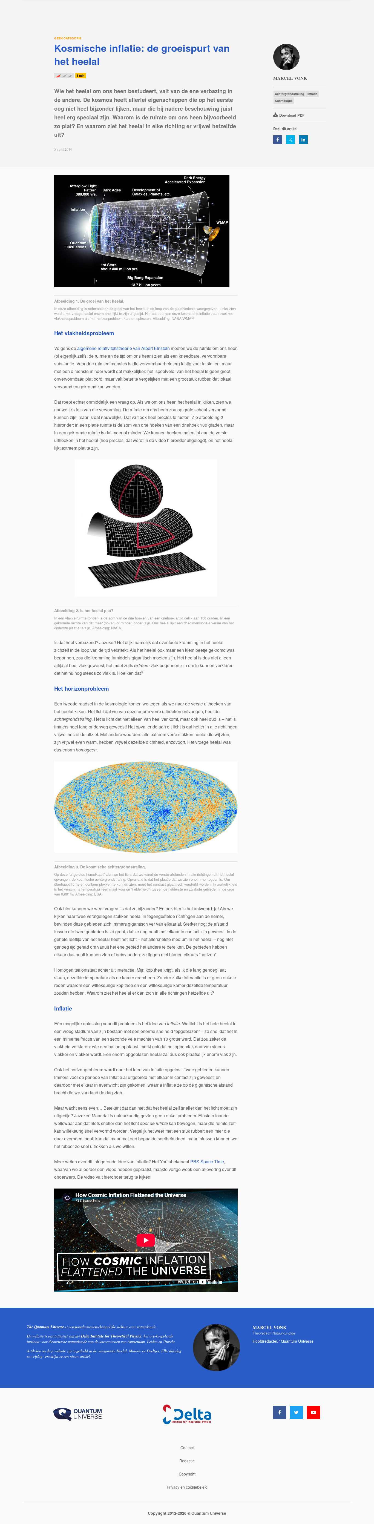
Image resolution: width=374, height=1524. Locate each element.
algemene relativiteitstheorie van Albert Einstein (123, 348)
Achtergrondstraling (289, 94)
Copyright (187, 1474)
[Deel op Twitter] (290, 139)
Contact (187, 1447)
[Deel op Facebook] (277, 139)
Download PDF (291, 115)
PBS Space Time (207, 1161)
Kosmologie (283, 101)
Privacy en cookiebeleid (187, 1487)
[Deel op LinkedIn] (303, 139)
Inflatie (312, 94)
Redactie (187, 1460)
